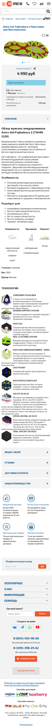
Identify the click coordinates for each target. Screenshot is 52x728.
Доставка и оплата (16, 473)
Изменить (21, 93)
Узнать (42, 614)
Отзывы (9, 462)
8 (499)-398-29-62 (26, 648)
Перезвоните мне (26, 671)
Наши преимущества (17, 483)
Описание (11, 118)
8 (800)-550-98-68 (26, 638)
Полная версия (26, 724)
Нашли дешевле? (23, 68)
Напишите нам (27, 659)
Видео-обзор (13, 452)
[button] (3, 52)
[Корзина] (49, 4)
